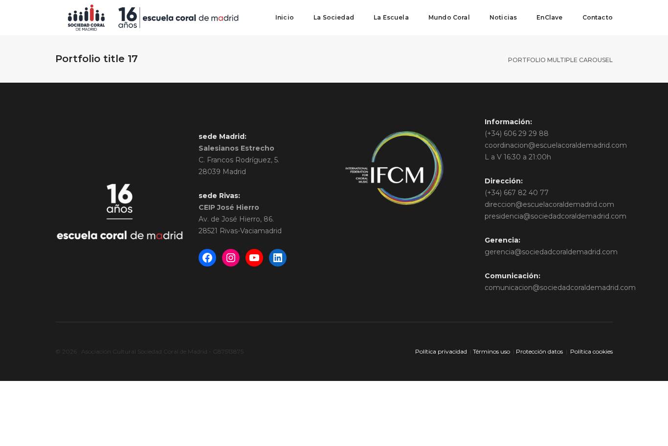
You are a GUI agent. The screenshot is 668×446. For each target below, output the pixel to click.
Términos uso (491, 351)
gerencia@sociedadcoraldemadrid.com (551, 251)
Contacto (597, 17)
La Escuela (391, 17)
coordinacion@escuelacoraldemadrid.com (556, 145)
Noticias (503, 17)
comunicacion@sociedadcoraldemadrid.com (560, 287)
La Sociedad (333, 17)
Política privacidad (441, 351)
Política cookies (591, 351)
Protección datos (539, 351)
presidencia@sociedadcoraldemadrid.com (555, 216)
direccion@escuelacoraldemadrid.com (549, 204)
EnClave (549, 17)
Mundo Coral (449, 17)
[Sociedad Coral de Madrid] (153, 17)
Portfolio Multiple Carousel (560, 60)
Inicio (284, 17)
